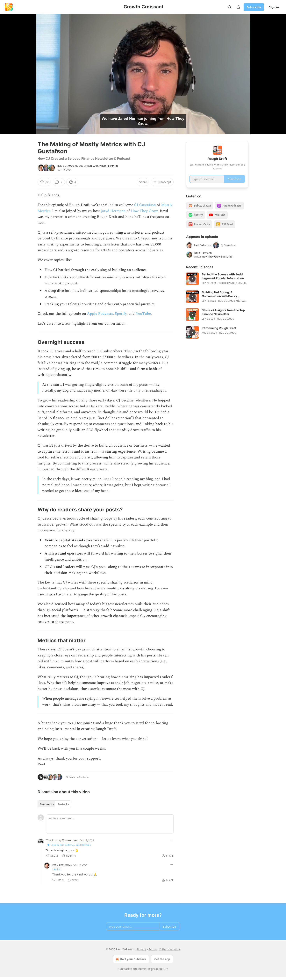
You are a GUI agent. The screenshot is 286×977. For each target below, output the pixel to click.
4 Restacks (83, 777)
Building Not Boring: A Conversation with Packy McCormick (219, 294)
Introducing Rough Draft (219, 328)
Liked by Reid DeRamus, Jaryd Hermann (71, 844)
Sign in (274, 7)
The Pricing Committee (61, 840)
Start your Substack (132, 959)
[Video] (28, 70)
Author (57, 869)
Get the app (162, 959)
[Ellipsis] (171, 840)
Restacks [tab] (63, 804)
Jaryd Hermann (108, 166)
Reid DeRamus (65, 166)
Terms (153, 949)
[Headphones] (28, 78)
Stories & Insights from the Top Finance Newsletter (223, 312)
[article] (217, 279)
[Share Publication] (238, 7)
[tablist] (54, 804)
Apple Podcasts (100, 313)
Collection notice (170, 949)
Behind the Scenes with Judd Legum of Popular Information (223, 276)
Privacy (141, 949)
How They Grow (144, 211)
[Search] (229, 7)
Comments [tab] (47, 804)
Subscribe (254, 7)
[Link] (32, 342)
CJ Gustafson (83, 166)
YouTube (143, 313)
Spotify (121, 313)
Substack (124, 969)
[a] (192, 279)
